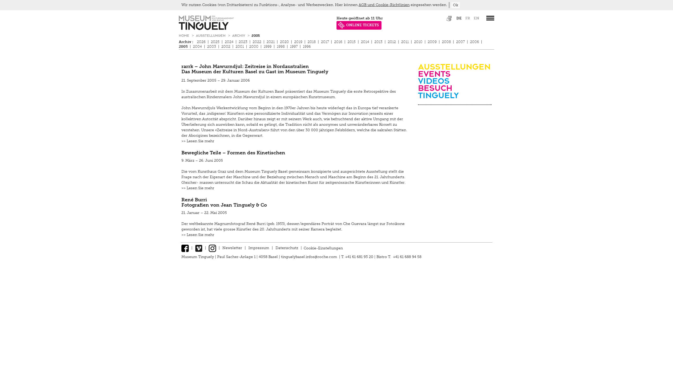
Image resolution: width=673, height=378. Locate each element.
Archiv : (186, 42)
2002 (225, 46)
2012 (392, 42)
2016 (338, 42)
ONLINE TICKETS (362, 25)
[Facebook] (185, 248)
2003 (211, 46)
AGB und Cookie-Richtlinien (384, 5)
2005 (256, 35)
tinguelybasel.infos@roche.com (309, 257)
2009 (432, 42)
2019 (298, 42)
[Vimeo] (198, 248)
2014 (365, 42)
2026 (201, 42)
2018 (312, 42)
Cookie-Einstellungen (323, 248)
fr (467, 18)
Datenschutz (287, 248)
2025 (215, 42)
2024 (229, 42)
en (476, 18)
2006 (474, 42)
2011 (405, 42)
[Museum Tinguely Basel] (206, 29)
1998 (281, 46)
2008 (446, 42)
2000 (253, 46)
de (459, 18)
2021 (271, 42)
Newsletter (232, 248)
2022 (257, 42)
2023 (243, 42)
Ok (455, 5)
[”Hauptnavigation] (490, 18)
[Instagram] (212, 248)
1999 (268, 46)
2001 (240, 46)
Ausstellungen (211, 35)
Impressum (258, 248)
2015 (352, 42)
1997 (294, 46)
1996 (307, 46)
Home (184, 35)
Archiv (239, 35)
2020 (284, 42)
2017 (325, 42)
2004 (197, 46)
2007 (460, 42)
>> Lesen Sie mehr (197, 141)
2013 (378, 42)
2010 (418, 42)
